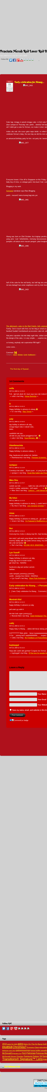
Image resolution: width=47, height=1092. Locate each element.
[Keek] (27, 60)
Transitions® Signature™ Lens (22, 1059)
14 (15, 352)
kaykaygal (14, 645)
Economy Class (33, 1047)
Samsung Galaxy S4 (33, 1056)
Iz (10, 404)
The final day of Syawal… (20, 369)
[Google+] (18, 60)
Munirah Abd (15, 599)
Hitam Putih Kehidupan (37, 578)
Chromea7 (19, 1047)
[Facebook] (14, 60)
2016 (4, 1044)
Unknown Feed (14, 1066)
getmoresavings (23, 1050)
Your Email (42, 699)
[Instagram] (25, 60)
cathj (11, 623)
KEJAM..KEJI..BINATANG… (34, 545)
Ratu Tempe (27, 412)
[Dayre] (33, 60)
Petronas (30, 1053)
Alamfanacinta (16, 445)
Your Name (42, 694)
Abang (15, 354)
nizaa (11, 513)
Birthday (20, 354)
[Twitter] (10, 60)
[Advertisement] (23, 24)
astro (20, 1043)
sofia (11, 388)
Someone (9, 191)
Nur (11, 528)
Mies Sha (13, 480)
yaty (11, 419)
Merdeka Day (17, 1053)
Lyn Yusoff (14, 552)
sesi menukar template (35, 506)
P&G (24, 1053)
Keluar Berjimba (30, 396)
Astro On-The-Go (30, 1044)
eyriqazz (13, 465)
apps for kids (12, 1044)
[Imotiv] (30, 60)
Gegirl (25, 354)
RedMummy (31, 354)
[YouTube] (21, 60)
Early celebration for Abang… (29, 82)
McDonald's (7, 1053)
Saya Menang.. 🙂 (31, 438)
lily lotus (13, 498)
